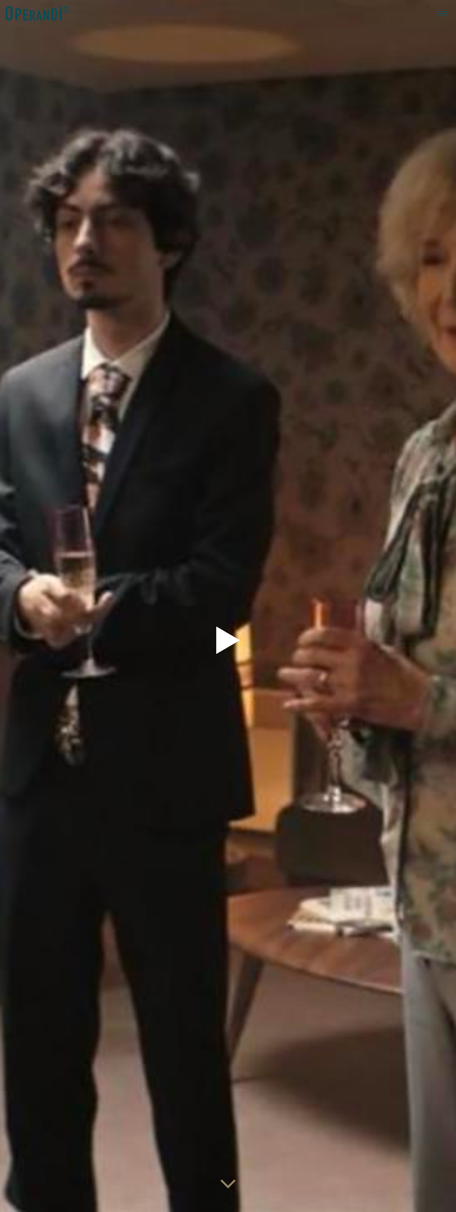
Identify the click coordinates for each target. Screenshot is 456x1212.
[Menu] (443, 13)
